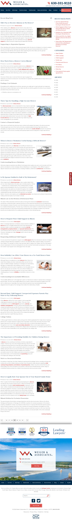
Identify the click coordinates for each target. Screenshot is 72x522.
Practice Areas (23, 10)
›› (27, 420)
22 (22, 420)
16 (6, 420)
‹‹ (1, 420)
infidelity (16, 272)
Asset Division (59, 53)
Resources (26, 512)
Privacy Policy (33, 512)
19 (14, 420)
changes (18, 232)
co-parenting (23, 353)
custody (27, 303)
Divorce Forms (66, 10)
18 (11, 420)
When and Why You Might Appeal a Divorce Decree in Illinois (63, 38)
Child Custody (60, 55)
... (25, 420)
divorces (16, 145)
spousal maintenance (25, 229)
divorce (13, 28)
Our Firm (8, 10)
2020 (56, 94)
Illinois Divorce (18, 25)
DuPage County (46, 488)
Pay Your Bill (36, 505)
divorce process (7, 106)
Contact (55, 10)
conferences (39, 168)
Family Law (59, 60)
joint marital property (18, 385)
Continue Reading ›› (46, 55)
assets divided (36, 128)
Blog (50, 10)
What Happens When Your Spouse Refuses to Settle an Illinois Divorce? (63, 28)
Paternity (58, 69)
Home (2, 10)
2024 (56, 85)
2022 (56, 89)
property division (12, 229)
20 (17, 420)
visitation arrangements (7, 305)
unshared (39, 201)
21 (19, 420)
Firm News (59, 64)
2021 (56, 92)
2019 (56, 97)
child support (27, 240)
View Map (36, 466)
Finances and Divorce (62, 62)
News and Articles (42, 10)
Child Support (17, 221)
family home (23, 395)
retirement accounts (25, 194)
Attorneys (14, 10)
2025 (56, 82)
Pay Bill (61, 10)
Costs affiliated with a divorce (26, 69)
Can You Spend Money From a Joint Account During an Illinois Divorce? (63, 23)
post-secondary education (23, 325)
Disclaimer (40, 512)
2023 (56, 87)
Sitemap (46, 512)
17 (9, 420)
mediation (6, 159)
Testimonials (32, 10)
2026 (56, 80)
